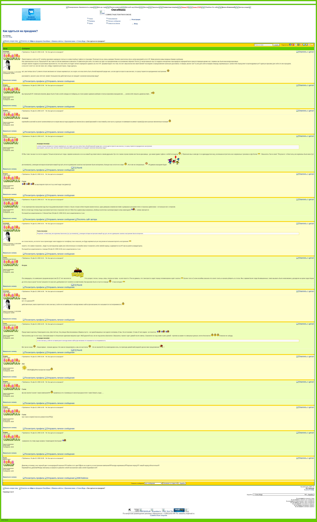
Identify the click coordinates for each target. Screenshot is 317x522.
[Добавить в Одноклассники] (301, 45)
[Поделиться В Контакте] (307, 45)
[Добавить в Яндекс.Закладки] (309, 45)
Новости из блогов (114, 23)
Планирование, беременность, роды (80, 7)
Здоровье (155, 7)
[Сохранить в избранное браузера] (312, 45)
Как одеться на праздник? (20, 31)
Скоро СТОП (196, 7)
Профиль (92, 21)
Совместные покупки (170, 7)
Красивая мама (70, 41)
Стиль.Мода (81, 41)
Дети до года (101, 7)
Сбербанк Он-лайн (211, 7)
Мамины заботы (57, 41)
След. (10, 37)
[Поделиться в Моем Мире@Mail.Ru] (298, 45)
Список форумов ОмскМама (40, 41)
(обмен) (136, 7)
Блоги (91, 23)
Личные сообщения (114, 21)
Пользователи (112, 18)
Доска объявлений (228, 7)
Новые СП (185, 7)
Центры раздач (244, 7)
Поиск (91, 18)
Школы (145, 7)
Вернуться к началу (9, 80)
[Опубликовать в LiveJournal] (296, 45)
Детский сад (129, 7)
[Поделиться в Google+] (293, 45)
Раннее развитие (115, 7)
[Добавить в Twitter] (304, 45)
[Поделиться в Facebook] (290, 45)
